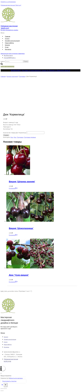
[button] (27, 33)
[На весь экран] (2, 388)
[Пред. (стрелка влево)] (1, 390)
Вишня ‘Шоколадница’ (21, 228)
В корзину (6, 135)
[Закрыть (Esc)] (6, 388)
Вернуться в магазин (16, 378)
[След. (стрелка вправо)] (2, 390)
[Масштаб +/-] (1, 388)
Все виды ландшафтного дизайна (9, 30)
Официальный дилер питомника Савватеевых (13, 53)
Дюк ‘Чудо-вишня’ (19, 275)
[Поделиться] (4, 388)
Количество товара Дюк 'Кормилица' (14, 133)
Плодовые (20, 137)
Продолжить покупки (9, 381)
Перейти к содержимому (8, 2)
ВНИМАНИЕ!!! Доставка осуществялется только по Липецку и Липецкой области (40, 70)
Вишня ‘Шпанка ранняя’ (22, 181)
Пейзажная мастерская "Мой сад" (11, 5)
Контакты (8, 49)
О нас (7, 47)
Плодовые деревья (30, 137)
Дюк (11, 137)
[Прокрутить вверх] (2, 385)
